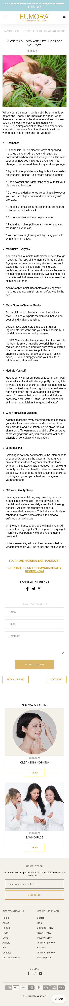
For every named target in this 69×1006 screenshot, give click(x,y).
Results (6, 927)
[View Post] (34, 732)
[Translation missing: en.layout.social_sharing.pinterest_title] (40, 588)
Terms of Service (46, 942)
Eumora (8, 30)
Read (34, 772)
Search (41, 917)
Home (6, 917)
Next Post (56, 679)
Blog (17, 30)
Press (6, 932)
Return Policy (44, 932)
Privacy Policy (44, 937)
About (6, 923)
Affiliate (6, 942)
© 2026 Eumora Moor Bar (34, 996)
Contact (7, 952)
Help (39, 923)
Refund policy (44, 957)
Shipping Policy (45, 927)
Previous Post (16, 679)
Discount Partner (11, 957)
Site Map (41, 947)
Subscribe (34, 895)
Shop (5, 937)
